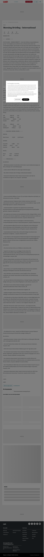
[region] (22, 91)
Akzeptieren (26, 99)
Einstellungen (17, 99)
